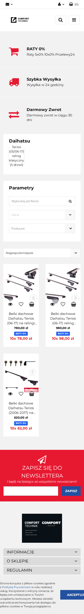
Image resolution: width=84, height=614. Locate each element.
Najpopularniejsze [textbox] (19, 253)
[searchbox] (35, 229)
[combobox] (42, 215)
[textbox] (38, 214)
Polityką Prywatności (16, 587)
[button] (74, 4)
